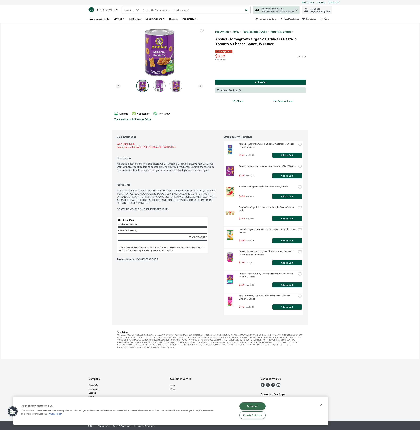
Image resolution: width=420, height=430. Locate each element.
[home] (104, 10)
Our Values (94, 388)
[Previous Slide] (118, 85)
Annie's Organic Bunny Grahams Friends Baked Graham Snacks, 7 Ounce (266, 275)
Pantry (236, 31)
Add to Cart (261, 82)
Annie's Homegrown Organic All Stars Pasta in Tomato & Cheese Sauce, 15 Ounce (267, 253)
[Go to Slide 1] (142, 86)
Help (172, 384)
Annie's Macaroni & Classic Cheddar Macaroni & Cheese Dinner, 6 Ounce (267, 145)
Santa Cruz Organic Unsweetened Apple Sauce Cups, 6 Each (266, 209)
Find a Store (308, 2)
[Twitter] (268, 386)
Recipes (173, 18)
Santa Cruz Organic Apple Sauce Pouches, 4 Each (263, 186)
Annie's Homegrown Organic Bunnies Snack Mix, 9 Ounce (267, 165)
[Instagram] (273, 386)
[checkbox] (202, 31)
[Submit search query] (246, 10)
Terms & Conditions (121, 426)
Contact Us (334, 2)
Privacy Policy (104, 426)
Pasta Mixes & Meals (281, 31)
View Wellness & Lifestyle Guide (132, 119)
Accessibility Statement (144, 426)
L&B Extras (135, 18)
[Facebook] (263, 386)
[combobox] (131, 10)
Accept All (252, 406)
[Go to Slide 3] (176, 86)
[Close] (321, 404)
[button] (296, 9)
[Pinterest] (278, 386)
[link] (266, 19)
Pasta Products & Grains (255, 31)
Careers (321, 2)
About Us (93, 384)
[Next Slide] (200, 85)
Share (240, 101)
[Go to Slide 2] (159, 86)
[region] (170, 411)
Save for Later (285, 101)
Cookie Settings (252, 415)
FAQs (172, 388)
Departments (101, 18)
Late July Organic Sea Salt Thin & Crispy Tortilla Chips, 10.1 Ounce (267, 231)
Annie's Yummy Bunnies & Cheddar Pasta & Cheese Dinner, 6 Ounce (265, 297)
